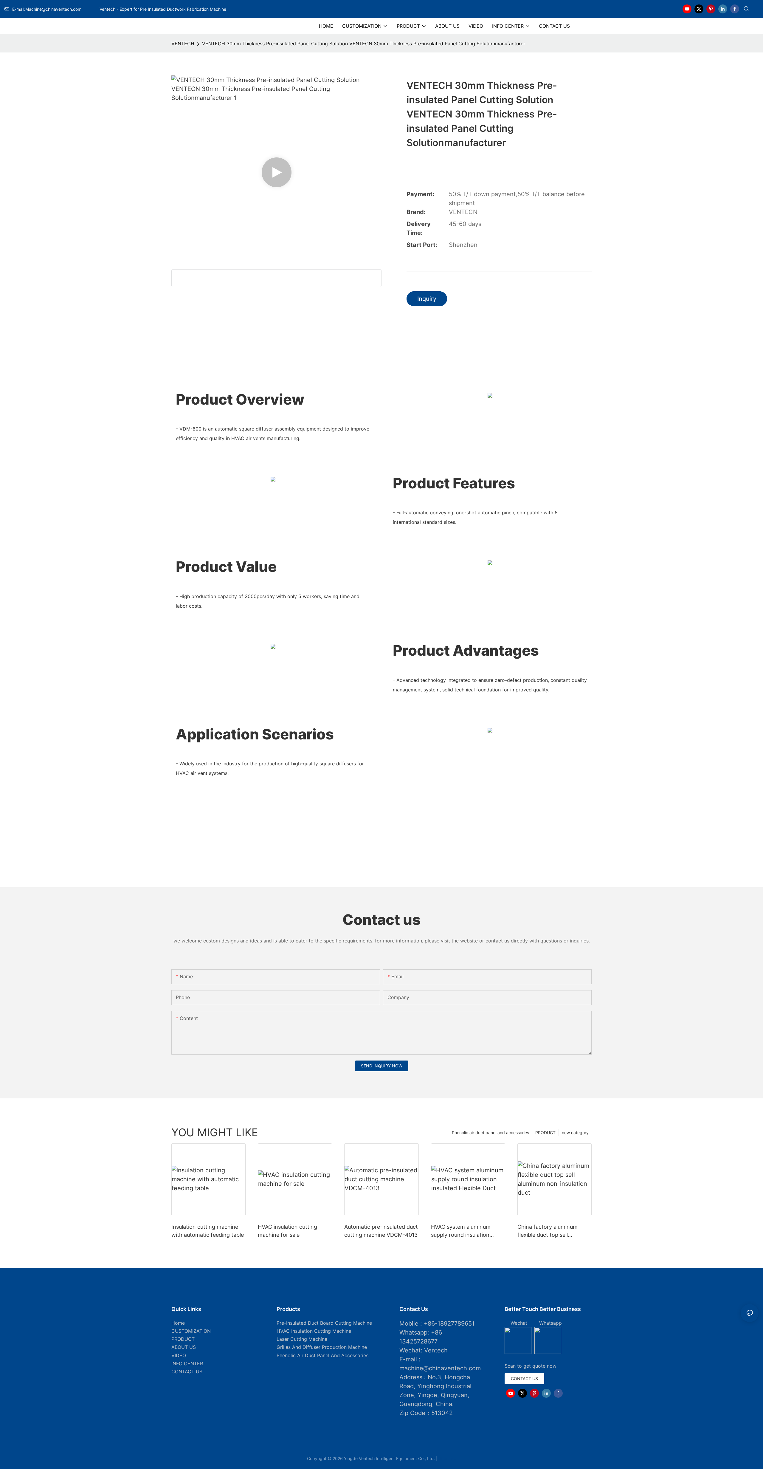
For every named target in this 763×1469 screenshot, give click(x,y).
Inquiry (426, 298)
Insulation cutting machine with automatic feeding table (207, 1231)
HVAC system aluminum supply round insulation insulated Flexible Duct (461, 1231)
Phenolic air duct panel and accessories (490, 1132)
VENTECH (182, 44)
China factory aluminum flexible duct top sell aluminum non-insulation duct (548, 1231)
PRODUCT (545, 1132)
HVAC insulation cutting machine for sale (287, 1231)
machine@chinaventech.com (440, 1368)
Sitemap (447, 1458)
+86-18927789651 (449, 1323)
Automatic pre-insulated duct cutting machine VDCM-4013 (381, 1231)
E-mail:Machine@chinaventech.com (55, 9)
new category (575, 1132)
